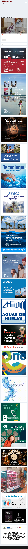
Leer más (4, 40)
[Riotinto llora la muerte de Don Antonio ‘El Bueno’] (14, 25)
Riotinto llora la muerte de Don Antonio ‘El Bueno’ (13, 34)
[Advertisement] (14, 10)
